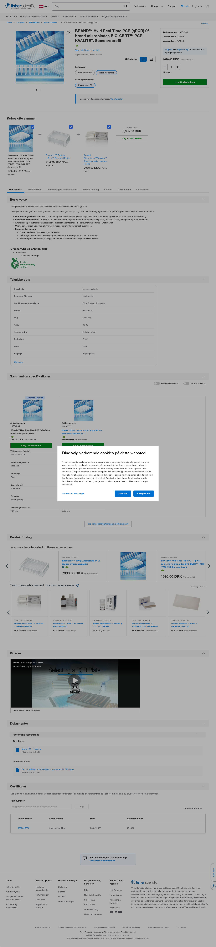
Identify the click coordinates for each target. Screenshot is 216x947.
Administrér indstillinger (73, 493)
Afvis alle (122, 493)
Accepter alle (143, 493)
